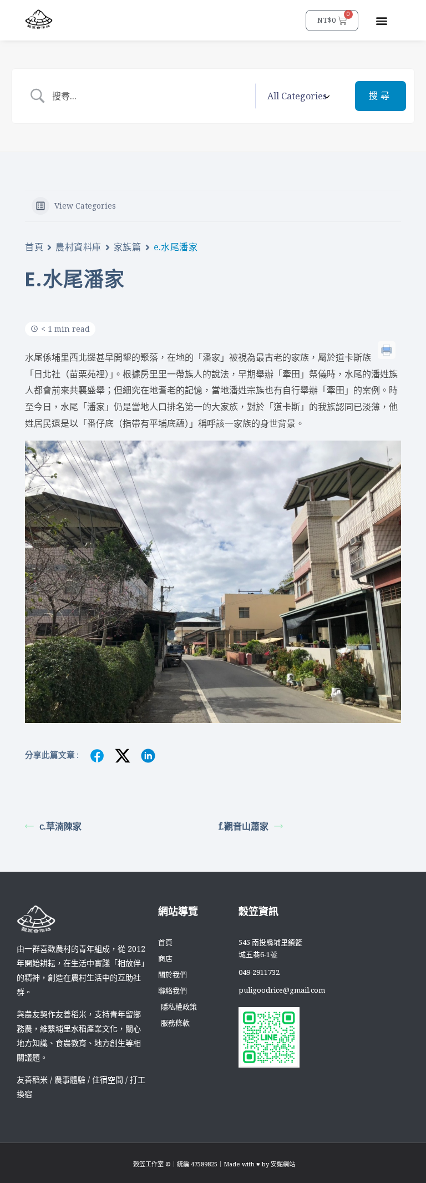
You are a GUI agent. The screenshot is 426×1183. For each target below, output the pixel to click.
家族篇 (127, 247)
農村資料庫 (78, 247)
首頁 (34, 247)
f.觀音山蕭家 (243, 826)
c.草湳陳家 (60, 826)
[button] (381, 20)
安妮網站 (283, 1164)
